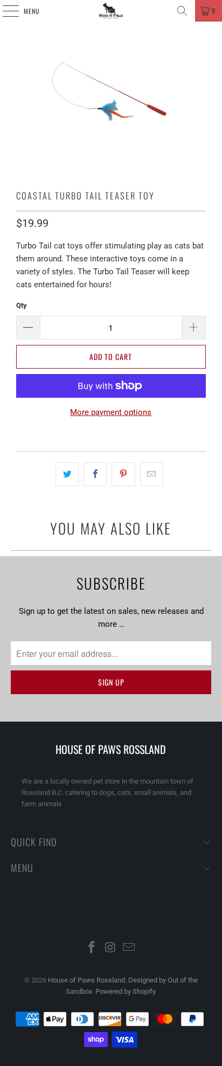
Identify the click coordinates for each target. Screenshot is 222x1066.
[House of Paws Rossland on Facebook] (92, 948)
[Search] (182, 11)
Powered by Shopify (125, 991)
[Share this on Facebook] (95, 474)
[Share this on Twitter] (67, 474)
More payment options (110, 412)
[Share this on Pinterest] (123, 474)
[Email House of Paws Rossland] (129, 948)
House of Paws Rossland (86, 980)
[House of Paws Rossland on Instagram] (110, 948)
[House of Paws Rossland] (111, 11)
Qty (21, 305)
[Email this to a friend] (151, 474)
